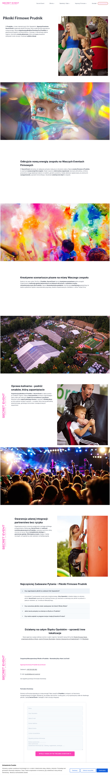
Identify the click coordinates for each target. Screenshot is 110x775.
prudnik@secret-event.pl (32, 674)
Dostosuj (74, 770)
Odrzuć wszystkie (88, 770)
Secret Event (40, 3)
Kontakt (94, 3)
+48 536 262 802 (103, 3)
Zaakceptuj (102, 770)
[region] (55, 769)
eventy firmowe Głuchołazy (47, 639)
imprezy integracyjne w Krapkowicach (67, 639)
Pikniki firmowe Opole (80, 637)
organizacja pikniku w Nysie (29, 639)
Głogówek (85, 639)
